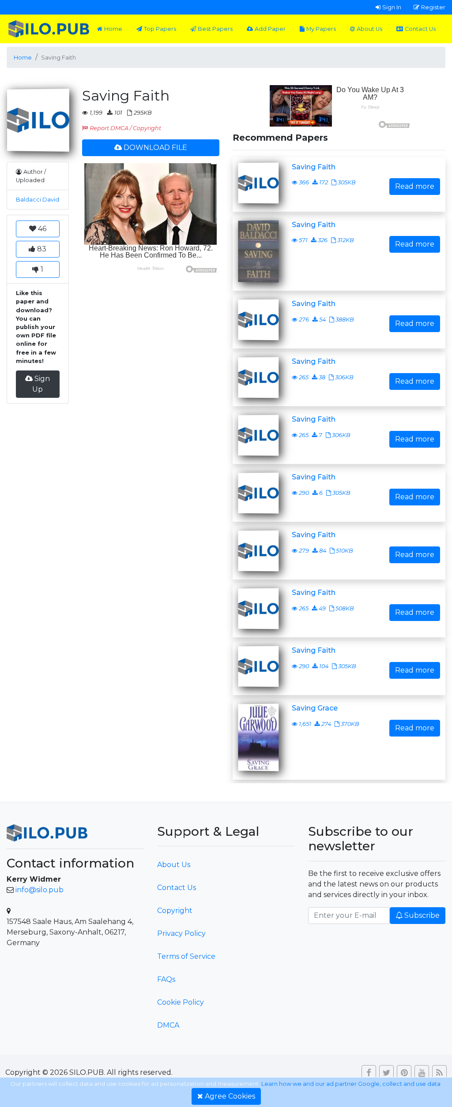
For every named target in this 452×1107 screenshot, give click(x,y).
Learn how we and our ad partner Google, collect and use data (351, 1084)
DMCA (168, 1025)
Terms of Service (186, 956)
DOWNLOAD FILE (155, 147)
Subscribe (422, 915)
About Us (369, 29)
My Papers (321, 29)
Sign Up (41, 383)
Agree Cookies (230, 1096)
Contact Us (420, 29)
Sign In (391, 7)
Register (433, 7)
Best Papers (215, 29)
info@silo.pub (39, 890)
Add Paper (270, 29)
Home (113, 29)
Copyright (174, 910)
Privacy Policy (181, 933)
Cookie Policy (180, 1002)
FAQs (166, 979)
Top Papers (160, 29)
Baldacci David (37, 199)
